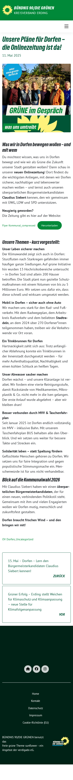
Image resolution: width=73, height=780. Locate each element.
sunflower (31, 745)
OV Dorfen (8, 539)
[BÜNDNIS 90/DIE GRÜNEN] (7, 10)
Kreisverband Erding (31, 13)
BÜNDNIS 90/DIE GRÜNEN (34, 7)
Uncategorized (24, 539)
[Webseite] (28, 669)
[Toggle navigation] (66, 26)
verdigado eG (26, 750)
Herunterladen (49, 225)
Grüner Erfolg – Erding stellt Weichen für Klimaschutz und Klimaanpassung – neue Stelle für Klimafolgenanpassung (36, 604)
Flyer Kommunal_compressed (18, 225)
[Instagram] (45, 669)
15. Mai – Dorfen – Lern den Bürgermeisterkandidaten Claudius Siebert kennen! (36, 568)
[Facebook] (36, 669)
